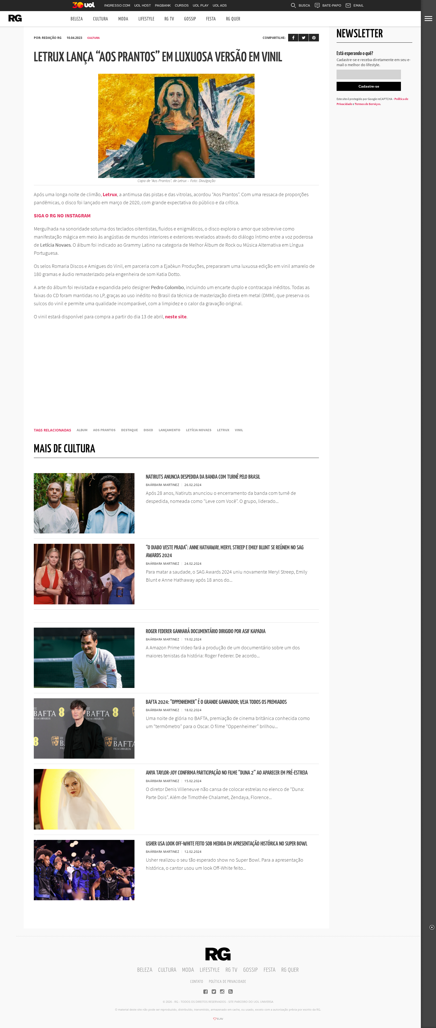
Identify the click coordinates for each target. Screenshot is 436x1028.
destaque (129, 430)
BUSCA (304, 5)
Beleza (77, 19)
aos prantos (104, 430)
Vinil (239, 430)
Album (82, 430)
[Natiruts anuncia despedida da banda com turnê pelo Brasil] (84, 532)
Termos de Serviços (367, 104)
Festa (211, 19)
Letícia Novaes (198, 430)
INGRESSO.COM (117, 5)
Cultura (100, 19)
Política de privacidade (227, 982)
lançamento (169, 430)
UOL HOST (142, 5)
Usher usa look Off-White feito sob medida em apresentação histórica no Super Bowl (226, 844)
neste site (175, 316)
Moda (123, 19)
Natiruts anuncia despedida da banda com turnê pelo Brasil (203, 477)
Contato (196, 982)
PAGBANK (163, 5)
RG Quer (233, 19)
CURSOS (182, 5)
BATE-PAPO (331, 5)
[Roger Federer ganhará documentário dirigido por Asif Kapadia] (84, 686)
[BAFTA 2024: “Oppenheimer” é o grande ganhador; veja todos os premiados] (84, 757)
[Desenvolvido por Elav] (218, 1020)
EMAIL (358, 5)
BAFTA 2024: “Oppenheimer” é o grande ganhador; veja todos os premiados (216, 702)
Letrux (223, 430)
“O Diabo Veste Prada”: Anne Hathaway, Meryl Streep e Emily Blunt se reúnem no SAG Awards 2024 (225, 551)
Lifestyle (146, 19)
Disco (148, 430)
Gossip (190, 19)
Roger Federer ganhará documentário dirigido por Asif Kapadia (205, 631)
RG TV (169, 19)
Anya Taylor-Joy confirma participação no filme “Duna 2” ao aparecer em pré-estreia (227, 773)
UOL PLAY (201, 5)
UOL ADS (220, 5)
